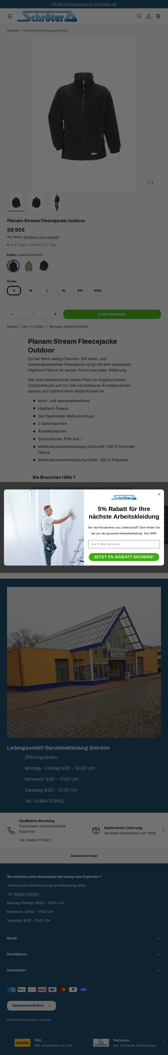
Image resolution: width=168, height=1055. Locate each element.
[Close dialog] (159, 494)
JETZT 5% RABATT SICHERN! (124, 557)
